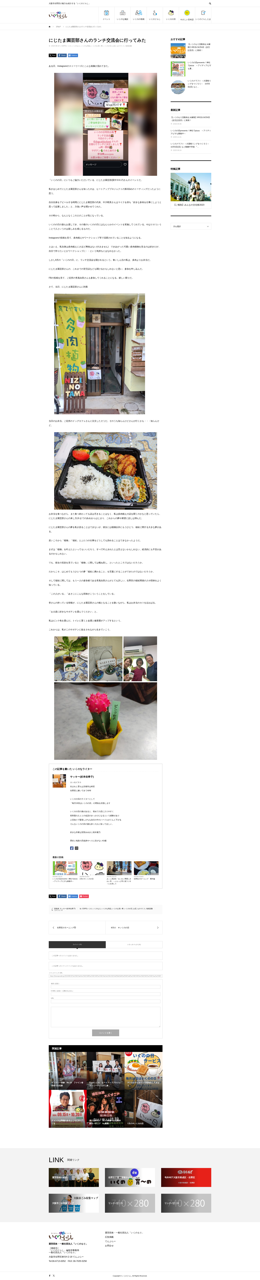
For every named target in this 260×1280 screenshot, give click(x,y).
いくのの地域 (138, 19)
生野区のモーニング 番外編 (144, 879)
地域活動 (128, 46)
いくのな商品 (85, 46)
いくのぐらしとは (203, 19)
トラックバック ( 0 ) (134, 944)
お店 (114, 46)
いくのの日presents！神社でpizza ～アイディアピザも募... (199, 65)
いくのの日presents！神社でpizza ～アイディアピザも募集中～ (65, 880)
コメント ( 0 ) (77, 944)
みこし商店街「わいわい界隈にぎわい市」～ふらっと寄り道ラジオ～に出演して (119, 881)
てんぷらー (110, 1241)
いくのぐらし (154, 19)
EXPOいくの (66, 46)
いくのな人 (76, 46)
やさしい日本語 (187, 19)
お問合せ (109, 1246)
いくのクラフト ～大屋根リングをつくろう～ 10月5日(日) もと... (199, 84)
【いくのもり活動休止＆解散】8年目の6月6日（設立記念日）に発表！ (199, 47)
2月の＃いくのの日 (87, 879)
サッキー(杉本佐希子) (68, 909)
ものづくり (120, 46)
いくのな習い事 (97, 46)
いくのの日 (171, 19)
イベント (106, 19)
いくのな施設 (122, 19)
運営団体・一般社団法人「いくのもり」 (68, 1244)
